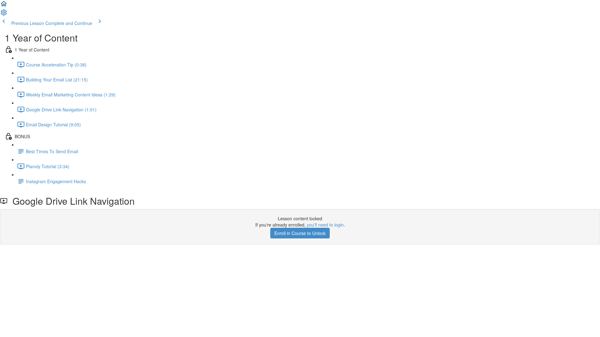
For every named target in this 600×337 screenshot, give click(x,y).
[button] (4, 5)
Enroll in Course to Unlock (300, 233)
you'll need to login (325, 225)
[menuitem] (4, 14)
